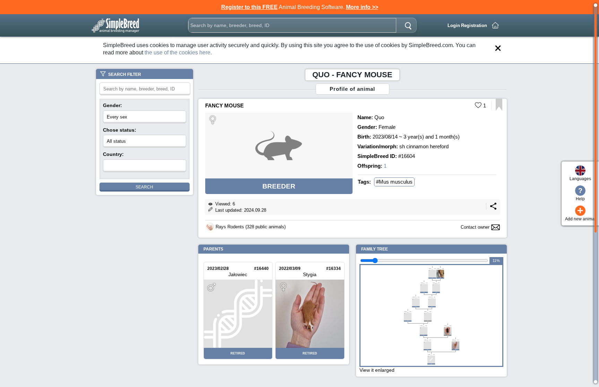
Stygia (309, 274)
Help (580, 194)
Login (454, 25)
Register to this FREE (249, 7)
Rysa (427, 312)
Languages (580, 178)
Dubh (424, 283)
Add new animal (580, 213)
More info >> (362, 7)
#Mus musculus (394, 182)
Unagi (423, 326)
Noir (432, 269)
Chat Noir (447, 326)
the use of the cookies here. (178, 52)
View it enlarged (376, 370)
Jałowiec (237, 274)
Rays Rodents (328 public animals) (251, 226)
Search (144, 187)
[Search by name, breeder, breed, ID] (408, 25)
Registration (474, 25)
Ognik (407, 312)
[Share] (493, 208)
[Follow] (499, 109)
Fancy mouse (224, 105)
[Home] (495, 25)
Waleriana (436, 283)
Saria (440, 269)
